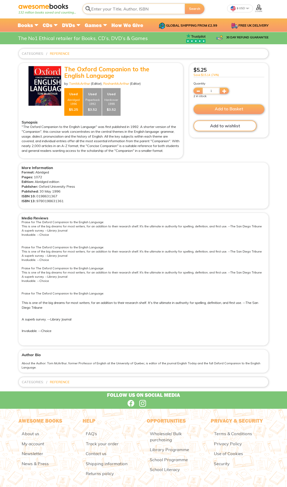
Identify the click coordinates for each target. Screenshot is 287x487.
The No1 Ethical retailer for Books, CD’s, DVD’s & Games (83, 38)
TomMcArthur (79, 83)
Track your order (102, 443)
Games (94, 25)
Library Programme (169, 449)
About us (30, 433)
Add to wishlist (225, 125)
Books (26, 25)
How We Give (127, 25)
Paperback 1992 (93, 102)
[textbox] (134, 9)
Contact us (96, 453)
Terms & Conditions (233, 433)
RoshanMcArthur (116, 83)
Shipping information (107, 463)
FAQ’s (91, 433)
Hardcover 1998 (111, 102)
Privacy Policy (228, 443)
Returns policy (100, 473)
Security (222, 463)
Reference (60, 53)
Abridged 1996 (73, 102)
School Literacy (165, 469)
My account (33, 443)
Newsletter (32, 453)
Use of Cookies (228, 453)
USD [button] (241, 8)
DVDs (69, 25)
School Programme (169, 459)
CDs (48, 25)
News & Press (35, 463)
